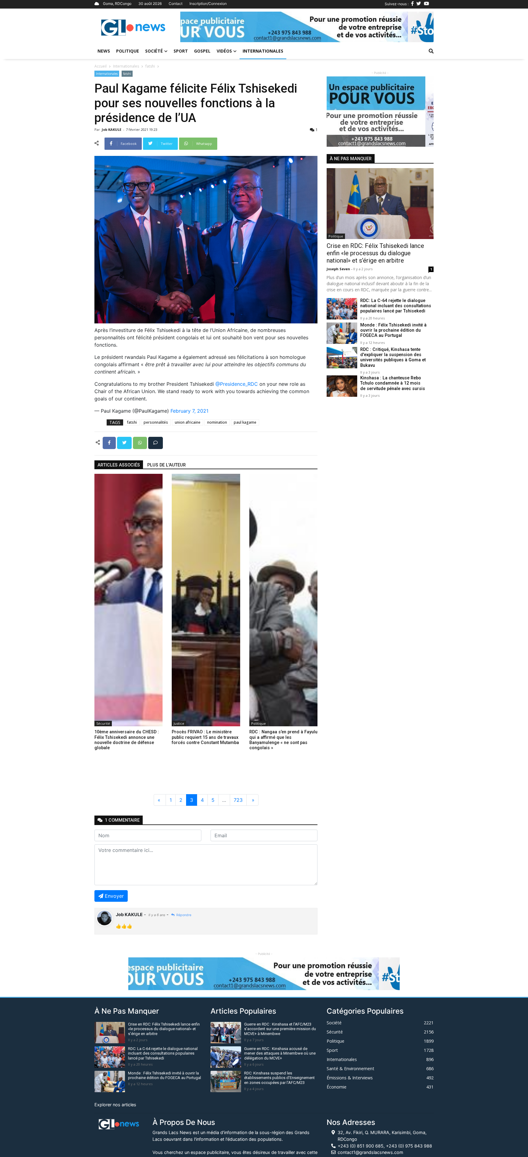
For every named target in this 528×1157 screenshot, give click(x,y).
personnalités (156, 422)
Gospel (202, 51)
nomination (217, 422)
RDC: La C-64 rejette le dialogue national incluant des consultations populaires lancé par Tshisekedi (395, 306)
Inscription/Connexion (208, 3)
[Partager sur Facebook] (110, 442)
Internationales (263, 51)
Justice (179, 723)
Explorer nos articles (115, 1104)
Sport (181, 51)
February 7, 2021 (189, 411)
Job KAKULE (112, 129)
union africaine (187, 422)
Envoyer (114, 896)
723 (238, 800)
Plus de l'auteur (166, 465)
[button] (199, 27)
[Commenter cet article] (155, 442)
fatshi (150, 66)
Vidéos (224, 51)
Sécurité (103, 723)
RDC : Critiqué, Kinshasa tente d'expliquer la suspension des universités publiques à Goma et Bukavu (393, 357)
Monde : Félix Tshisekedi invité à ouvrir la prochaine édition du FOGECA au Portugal (393, 330)
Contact (175, 3)
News (103, 51)
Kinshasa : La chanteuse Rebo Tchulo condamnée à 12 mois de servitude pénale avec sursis (392, 383)
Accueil (100, 66)
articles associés (118, 465)
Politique (127, 51)
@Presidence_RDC (236, 384)
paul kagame (245, 422)
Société (154, 51)
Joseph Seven (339, 269)
